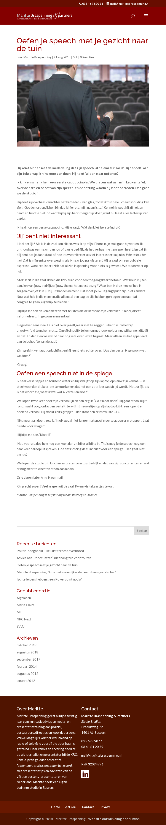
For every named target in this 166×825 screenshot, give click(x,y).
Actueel (71, 807)
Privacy (104, 807)
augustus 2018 (27, 652)
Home (55, 807)
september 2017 (28, 659)
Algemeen (24, 598)
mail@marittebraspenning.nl (101, 755)
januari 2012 (26, 681)
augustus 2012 (27, 673)
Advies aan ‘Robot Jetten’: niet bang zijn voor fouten (54, 558)
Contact (88, 807)
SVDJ (20, 626)
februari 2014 (27, 666)
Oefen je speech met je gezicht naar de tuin (47, 565)
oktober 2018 (27, 645)
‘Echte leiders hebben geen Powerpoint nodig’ (49, 579)
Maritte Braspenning (37, 57)
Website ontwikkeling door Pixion (114, 819)
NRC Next (24, 619)
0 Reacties (87, 57)
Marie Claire (26, 605)
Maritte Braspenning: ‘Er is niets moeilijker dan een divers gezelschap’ (66, 572)
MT (75, 57)
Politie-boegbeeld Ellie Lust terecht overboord (50, 551)
